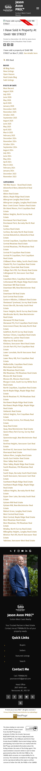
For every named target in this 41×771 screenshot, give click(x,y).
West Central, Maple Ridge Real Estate (19, 517)
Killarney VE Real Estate (13, 341)
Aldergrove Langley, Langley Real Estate (20, 202)
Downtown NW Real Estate (14, 285)
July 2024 (7, 153)
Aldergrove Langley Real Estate (16, 199)
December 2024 (9, 138)
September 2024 (10, 147)
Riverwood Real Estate (12, 452)
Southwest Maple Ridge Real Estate (18, 482)
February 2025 (9, 135)
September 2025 (10, 118)
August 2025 (8, 121)
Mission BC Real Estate (12, 376)
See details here (30, 53)
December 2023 (9, 174)
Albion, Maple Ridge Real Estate (16, 197)
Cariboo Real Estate (11, 229)
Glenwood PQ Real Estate (13, 320)
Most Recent (8, 88)
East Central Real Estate (13, 297)
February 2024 (9, 168)
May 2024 (7, 159)
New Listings (8, 71)
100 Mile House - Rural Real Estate (17, 185)
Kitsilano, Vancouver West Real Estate (19, 344)
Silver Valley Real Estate (13, 461)
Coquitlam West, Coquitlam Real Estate (19, 279)
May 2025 (7, 127)
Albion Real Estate (10, 194)
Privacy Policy (8, 712)
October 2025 (8, 115)
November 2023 (9, 177)
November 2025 (9, 112)
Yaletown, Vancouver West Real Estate (19, 541)
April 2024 (7, 162)
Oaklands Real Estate (12, 411)
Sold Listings (8, 80)
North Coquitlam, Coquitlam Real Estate (19, 388)
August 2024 (8, 150)
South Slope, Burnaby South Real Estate (20, 473)
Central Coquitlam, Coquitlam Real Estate (20, 241)
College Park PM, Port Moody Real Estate (20, 270)
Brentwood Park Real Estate (15, 220)
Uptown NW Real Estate (13, 502)
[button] (11, 551)
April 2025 (7, 130)
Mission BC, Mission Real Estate (16, 379)
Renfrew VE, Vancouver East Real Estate (20, 449)
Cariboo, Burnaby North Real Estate (18, 232)
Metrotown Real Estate (12, 367)
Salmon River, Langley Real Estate (17, 455)
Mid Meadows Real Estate (14, 370)
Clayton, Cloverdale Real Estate (16, 267)
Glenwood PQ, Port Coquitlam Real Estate (20, 323)
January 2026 (8, 106)
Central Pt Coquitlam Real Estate (16, 252)
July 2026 (7, 94)
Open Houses (8, 74)
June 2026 (7, 97)
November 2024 (10, 141)
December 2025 (9, 109)
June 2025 (7, 124)
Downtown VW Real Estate (14, 294)
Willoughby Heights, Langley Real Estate (20, 532)
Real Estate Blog (10, 77)
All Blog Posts (8, 68)
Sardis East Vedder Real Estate (16, 458)
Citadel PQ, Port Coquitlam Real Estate (19, 264)
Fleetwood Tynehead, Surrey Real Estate (20, 302)
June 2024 (7, 156)
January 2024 (8, 171)
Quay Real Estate (10, 426)
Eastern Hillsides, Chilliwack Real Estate (19, 300)
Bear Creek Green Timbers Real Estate (19, 205)
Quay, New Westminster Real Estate (18, 429)
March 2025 (8, 132)
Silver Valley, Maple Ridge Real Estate (18, 464)
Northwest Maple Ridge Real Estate (18, 402)
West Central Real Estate (13, 514)
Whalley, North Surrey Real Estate (17, 529)
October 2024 (8, 144)
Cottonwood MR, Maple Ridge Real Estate (20, 282)
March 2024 (8, 165)
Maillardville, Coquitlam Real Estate (18, 364)
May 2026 (7, 100)
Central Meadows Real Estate (21, 42)
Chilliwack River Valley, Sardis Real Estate (20, 261)
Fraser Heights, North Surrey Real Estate (20, 311)
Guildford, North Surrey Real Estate (18, 332)
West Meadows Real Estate (14, 520)
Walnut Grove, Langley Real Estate (17, 511)
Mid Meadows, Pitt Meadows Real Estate (20, 373)
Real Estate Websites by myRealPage (25, 712)
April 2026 (7, 103)
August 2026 (8, 91)
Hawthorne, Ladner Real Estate (16, 338)
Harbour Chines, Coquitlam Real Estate (19, 335)
